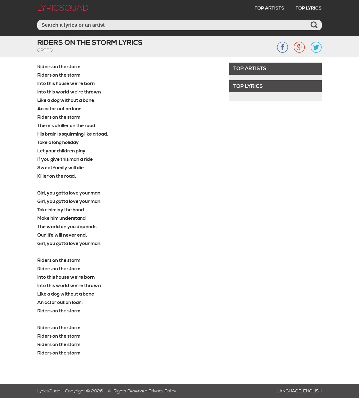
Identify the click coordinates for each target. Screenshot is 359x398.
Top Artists (269, 8)
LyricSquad (63, 8)
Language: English (299, 391)
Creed (45, 50)
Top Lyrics (309, 8)
